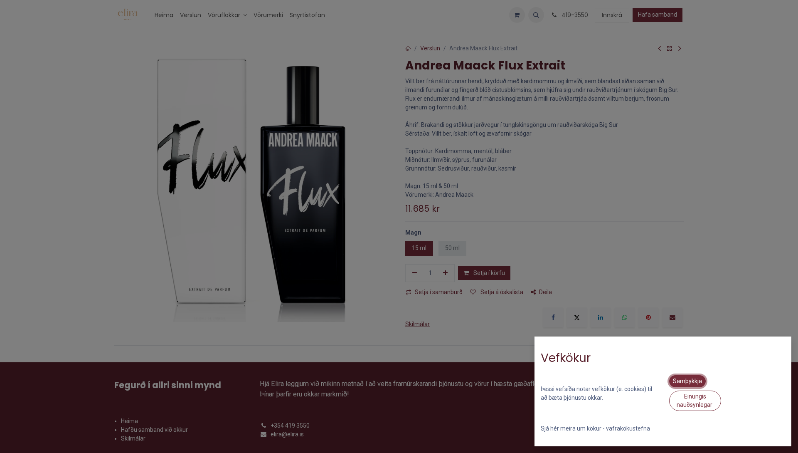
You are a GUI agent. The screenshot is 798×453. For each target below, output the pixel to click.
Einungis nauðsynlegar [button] (695, 400)
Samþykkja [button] (687, 381)
